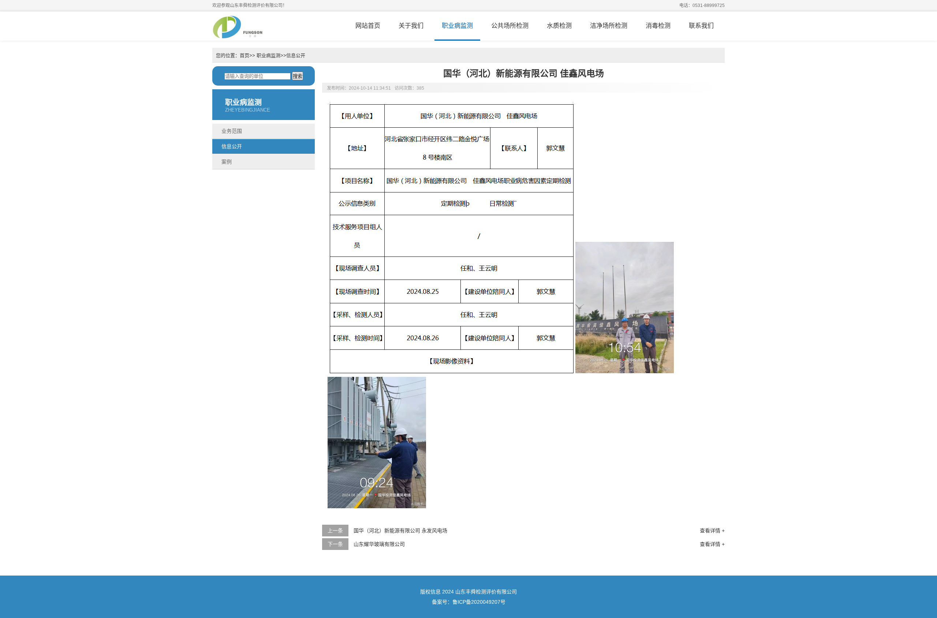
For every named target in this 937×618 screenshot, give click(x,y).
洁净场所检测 (608, 25)
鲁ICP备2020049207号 (478, 602)
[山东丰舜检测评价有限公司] (238, 26)
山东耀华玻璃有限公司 (379, 544)
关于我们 (411, 25)
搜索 (297, 76)
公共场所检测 (510, 25)
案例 (226, 162)
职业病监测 (457, 25)
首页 (244, 55)
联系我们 (701, 25)
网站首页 (367, 25)
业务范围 (231, 131)
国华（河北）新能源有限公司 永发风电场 (400, 530)
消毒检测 (658, 25)
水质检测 (559, 25)
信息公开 (295, 55)
